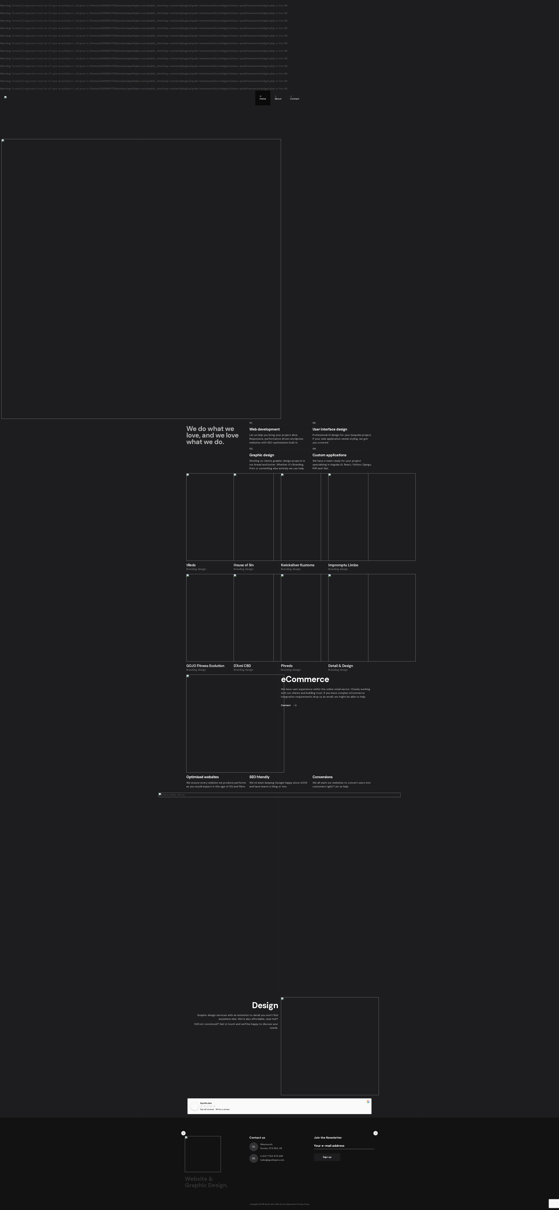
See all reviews (207, 1109)
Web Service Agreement (285, 1204)
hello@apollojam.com (272, 1159)
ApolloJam (206, 1103)
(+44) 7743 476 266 (271, 1156)
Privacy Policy (303, 1204)
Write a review (223, 1109)
